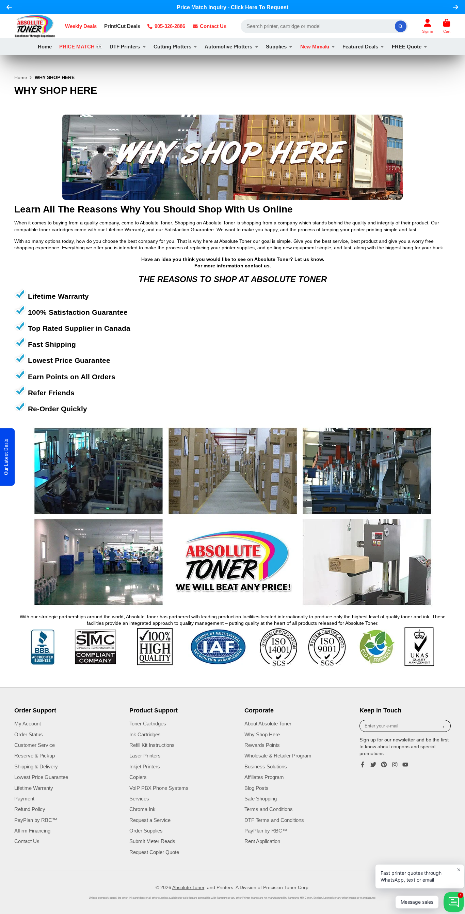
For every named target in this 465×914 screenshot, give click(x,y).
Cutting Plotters (172, 46)
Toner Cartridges (147, 723)
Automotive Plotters (228, 46)
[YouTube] (405, 765)
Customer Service (34, 745)
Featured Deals (360, 46)
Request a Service (150, 820)
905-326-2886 (170, 26)
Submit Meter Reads (152, 841)
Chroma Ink (142, 809)
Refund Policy (29, 809)
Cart (447, 26)
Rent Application (262, 841)
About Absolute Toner (267, 723)
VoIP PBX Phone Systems (159, 788)
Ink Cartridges (145, 734)
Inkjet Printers (144, 766)
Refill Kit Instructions (152, 745)
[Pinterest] (384, 765)
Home (45, 46)
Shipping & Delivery (36, 766)
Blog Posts (256, 788)
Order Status (28, 734)
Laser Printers (145, 755)
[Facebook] (362, 765)
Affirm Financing (32, 831)
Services (139, 798)
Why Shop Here (262, 734)
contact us (257, 265)
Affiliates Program (264, 777)
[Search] (400, 26)
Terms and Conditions (268, 809)
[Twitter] (373, 765)
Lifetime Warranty (33, 788)
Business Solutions (265, 766)
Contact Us (213, 26)
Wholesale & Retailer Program (277, 755)
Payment (24, 798)
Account (427, 26)
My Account (27, 723)
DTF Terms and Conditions (274, 820)
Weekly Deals (81, 26)
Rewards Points (262, 745)
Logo (34, 26)
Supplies (276, 46)
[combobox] (324, 26)
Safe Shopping (260, 798)
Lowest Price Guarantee (41, 777)
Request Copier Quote (154, 852)
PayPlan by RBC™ (35, 820)
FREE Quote (406, 46)
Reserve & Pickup (34, 755)
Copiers (138, 777)
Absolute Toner (188, 887)
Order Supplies (146, 831)
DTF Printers (125, 46)
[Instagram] (395, 765)
